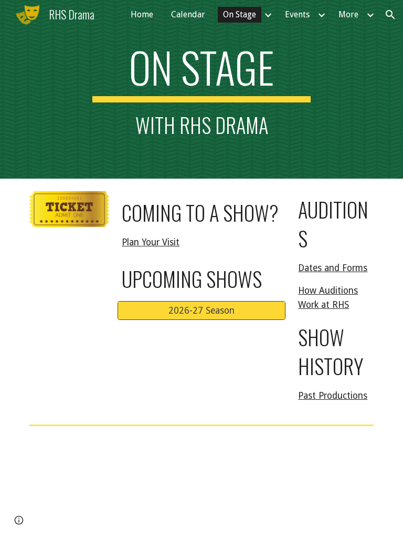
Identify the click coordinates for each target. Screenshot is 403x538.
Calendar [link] (188, 14)
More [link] (348, 14)
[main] (201, 89)
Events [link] (297, 14)
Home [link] (142, 14)
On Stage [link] (239, 14)
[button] (390, 14)
